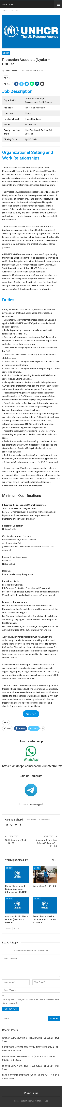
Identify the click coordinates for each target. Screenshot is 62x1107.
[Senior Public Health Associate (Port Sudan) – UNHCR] (45, 905)
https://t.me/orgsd (31, 804)
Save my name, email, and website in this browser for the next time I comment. (31, 1001)
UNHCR (6, 53)
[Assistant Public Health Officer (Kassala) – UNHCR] (17, 905)
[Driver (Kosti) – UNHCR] (45, 874)
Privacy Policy (31, 1093)
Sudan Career (8, 4)
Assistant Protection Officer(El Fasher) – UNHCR (46, 843)
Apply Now (31, 714)
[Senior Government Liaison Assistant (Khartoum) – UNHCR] (17, 874)
